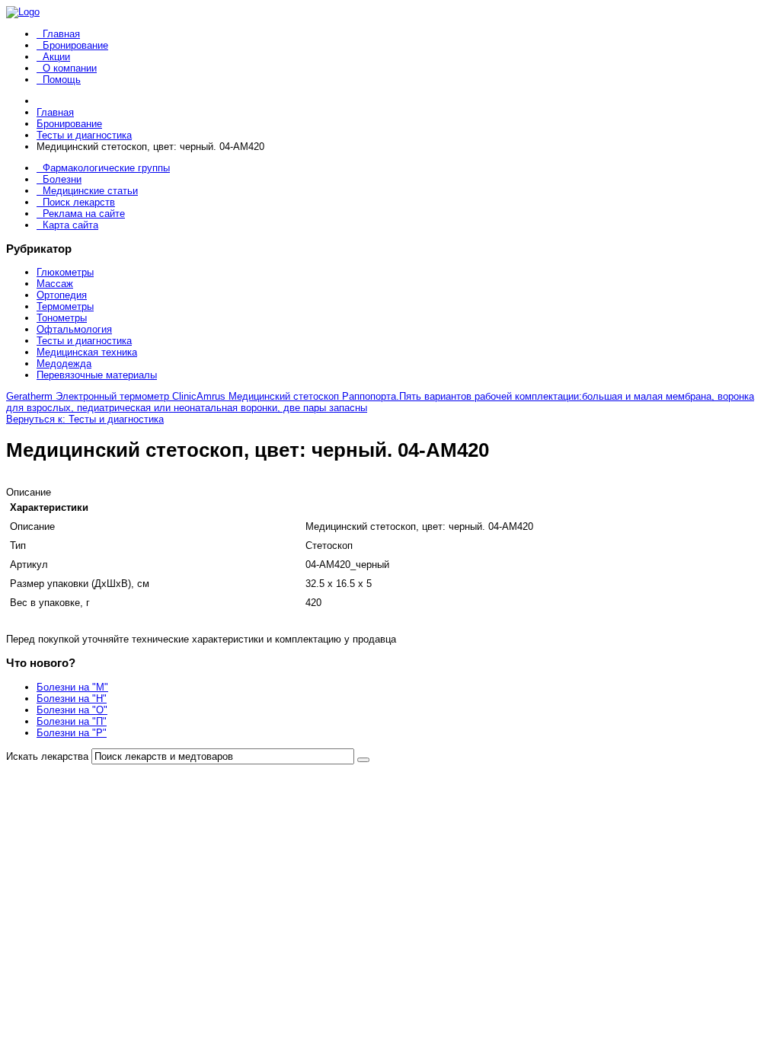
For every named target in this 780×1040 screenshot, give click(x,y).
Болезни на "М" (72, 687)
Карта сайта (70, 225)
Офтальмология (74, 329)
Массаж (55, 283)
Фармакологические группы (106, 168)
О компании (70, 68)
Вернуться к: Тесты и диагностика (85, 419)
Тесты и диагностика (84, 340)
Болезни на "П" (72, 721)
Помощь (62, 79)
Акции (56, 56)
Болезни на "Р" (72, 733)
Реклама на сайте (84, 213)
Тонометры (62, 318)
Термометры (65, 306)
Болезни (62, 179)
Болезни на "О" (72, 710)
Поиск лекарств (79, 202)
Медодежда (64, 363)
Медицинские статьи (90, 190)
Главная (61, 34)
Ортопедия (62, 295)
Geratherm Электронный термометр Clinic (101, 396)
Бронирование (75, 45)
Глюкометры (65, 272)
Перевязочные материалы (97, 375)
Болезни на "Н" (72, 698)
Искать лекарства (47, 756)
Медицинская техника (87, 352)
